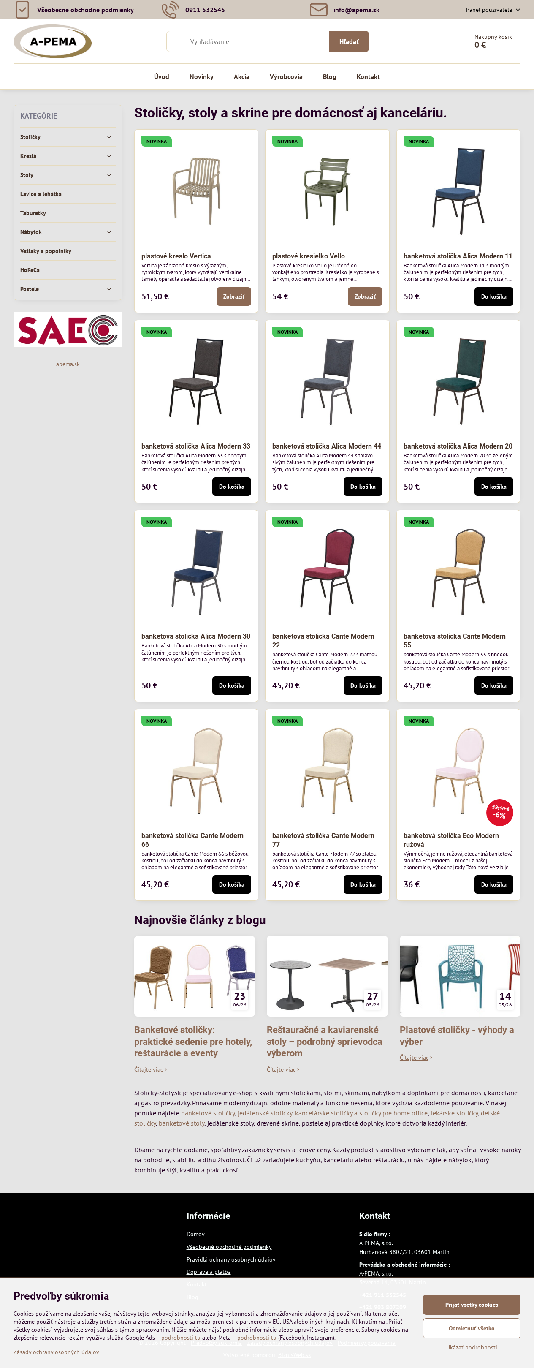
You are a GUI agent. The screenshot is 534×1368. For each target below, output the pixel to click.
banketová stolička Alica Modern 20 (458, 446)
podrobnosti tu (181, 1337)
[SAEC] (68, 345)
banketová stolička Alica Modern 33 (195, 446)
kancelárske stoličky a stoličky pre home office (361, 1113)
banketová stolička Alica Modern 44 (326, 446)
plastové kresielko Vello (308, 256)
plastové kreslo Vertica (176, 256)
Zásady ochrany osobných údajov (56, 1352)
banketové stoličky (208, 1113)
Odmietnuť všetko (472, 1328)
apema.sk (68, 364)
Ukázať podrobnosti (471, 1347)
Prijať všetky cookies (471, 1304)
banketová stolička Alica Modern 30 (195, 636)
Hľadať (349, 41)
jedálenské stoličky (265, 1113)
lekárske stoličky (454, 1113)
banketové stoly (181, 1123)
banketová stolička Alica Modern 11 (458, 256)
